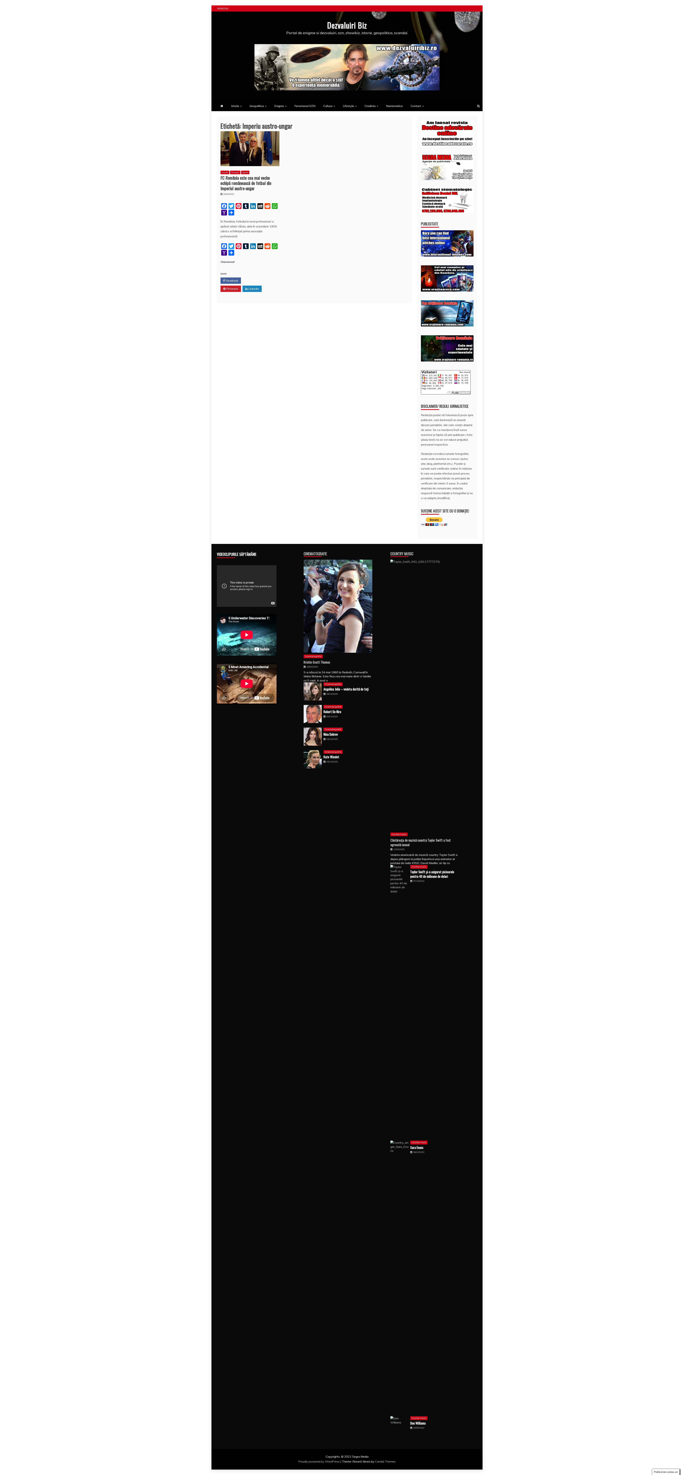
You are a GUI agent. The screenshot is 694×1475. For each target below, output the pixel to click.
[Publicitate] (447, 255)
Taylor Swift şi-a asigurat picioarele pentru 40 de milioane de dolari (432, 874)
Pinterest (232, 288)
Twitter (253, 280)
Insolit (225, 172)
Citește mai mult (227, 262)
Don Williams (418, 1423)
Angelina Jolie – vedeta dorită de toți (346, 689)
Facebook (231, 280)
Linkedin (253, 288)
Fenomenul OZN (304, 106)
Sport (245, 172)
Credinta (370, 106)
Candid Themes (385, 1461)
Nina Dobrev (331, 734)
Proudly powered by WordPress (319, 1461)
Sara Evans (416, 1147)
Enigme (279, 106)
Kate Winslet (331, 756)
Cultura (327, 106)
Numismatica (394, 106)
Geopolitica (257, 106)
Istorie (235, 106)
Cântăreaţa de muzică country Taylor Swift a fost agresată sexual (420, 842)
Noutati (235, 172)
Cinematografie (315, 553)
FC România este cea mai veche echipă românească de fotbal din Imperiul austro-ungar (245, 182)
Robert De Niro (332, 711)
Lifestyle (348, 106)
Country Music (401, 553)
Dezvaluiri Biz (347, 25)
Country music (399, 834)
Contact (416, 106)
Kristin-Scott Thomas (317, 662)
